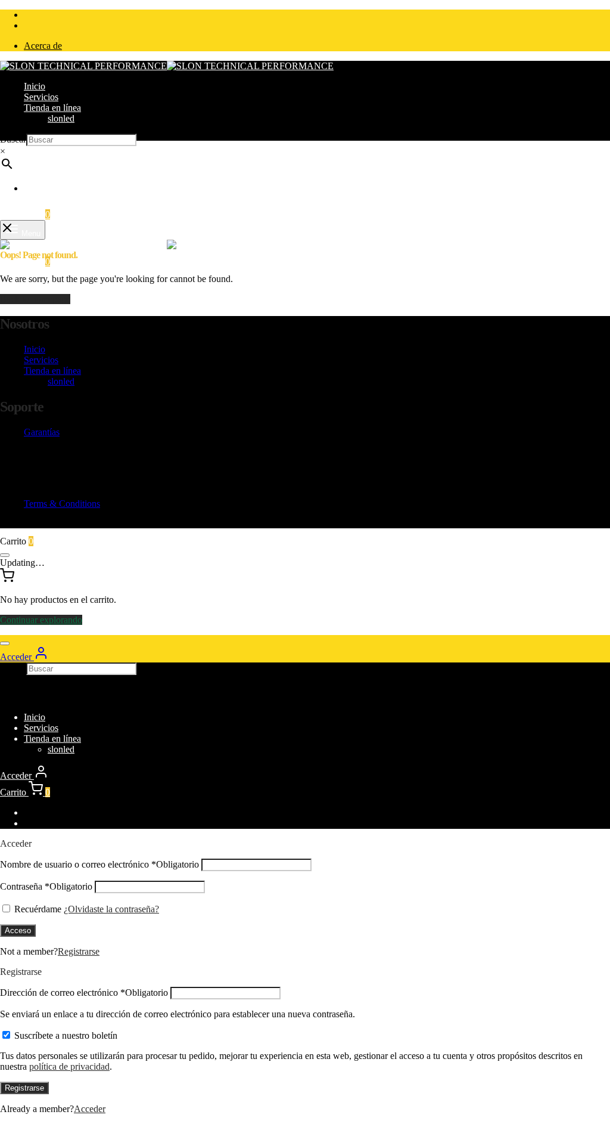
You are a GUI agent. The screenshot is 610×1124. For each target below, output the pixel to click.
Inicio (34, 86)
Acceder (89, 1109)
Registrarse (78, 951)
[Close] (5, 555)
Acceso (18, 930)
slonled (61, 118)
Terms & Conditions (62, 503)
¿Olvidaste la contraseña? (111, 909)
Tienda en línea (52, 108)
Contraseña (46, 886)
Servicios (41, 97)
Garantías (42, 432)
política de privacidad (69, 1066)
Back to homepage (35, 299)
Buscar (13, 139)
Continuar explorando (41, 620)
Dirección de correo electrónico (84, 992)
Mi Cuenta (44, 188)
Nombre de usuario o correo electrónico (99, 864)
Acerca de (43, 46)
